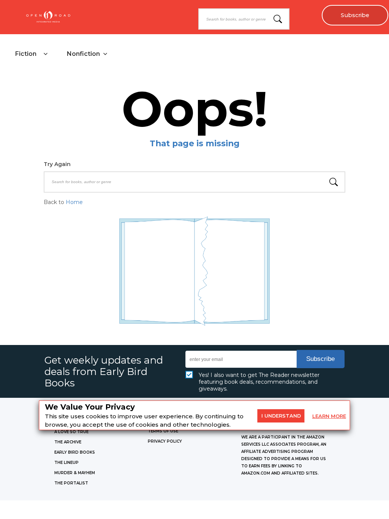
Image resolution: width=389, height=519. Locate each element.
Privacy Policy (165, 441)
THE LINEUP (66, 462)
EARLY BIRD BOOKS (74, 452)
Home (74, 202)
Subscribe (355, 15)
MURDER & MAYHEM (74, 472)
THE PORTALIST (71, 483)
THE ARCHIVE (67, 442)
